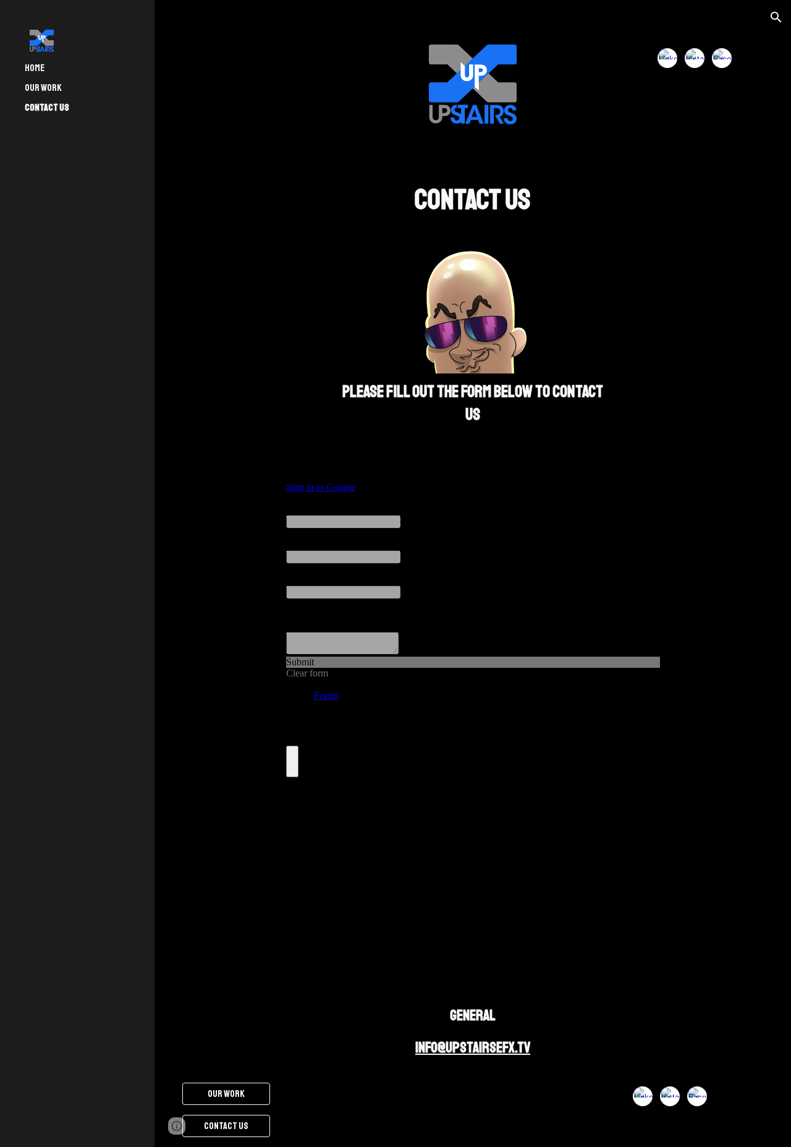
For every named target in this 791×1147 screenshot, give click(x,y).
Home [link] (34, 68)
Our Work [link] (43, 88)
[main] (472, 200)
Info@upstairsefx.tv (472, 1047)
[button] (776, 17)
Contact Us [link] (47, 107)
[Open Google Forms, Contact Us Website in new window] (641, 470)
